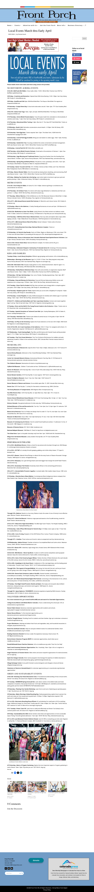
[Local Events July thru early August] (57, 786)
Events (17, 25)
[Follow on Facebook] (6, 868)
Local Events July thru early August (56, 792)
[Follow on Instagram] (9, 868)
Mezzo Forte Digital (61, 888)
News (9, 25)
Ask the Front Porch (47, 25)
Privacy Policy (47, 890)
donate (36, 860)
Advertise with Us (30, 25)
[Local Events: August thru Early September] (16, 786)
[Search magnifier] (22, 873)
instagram (78, 58)
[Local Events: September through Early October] (37, 786)
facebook (78, 54)
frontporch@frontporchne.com (13, 865)
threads (77, 62)
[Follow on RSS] (12, 868)
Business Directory (75, 25)
